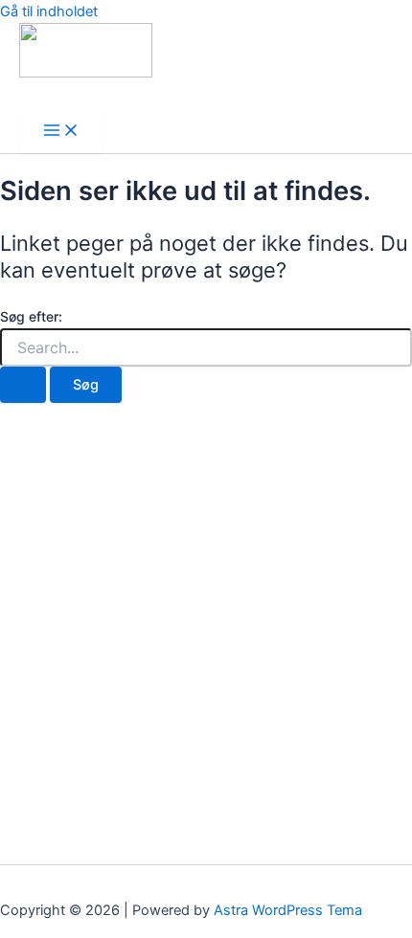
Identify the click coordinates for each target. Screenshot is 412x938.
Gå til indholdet (49, 11)
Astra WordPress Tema (288, 910)
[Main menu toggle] (61, 131)
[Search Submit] (23, 385)
